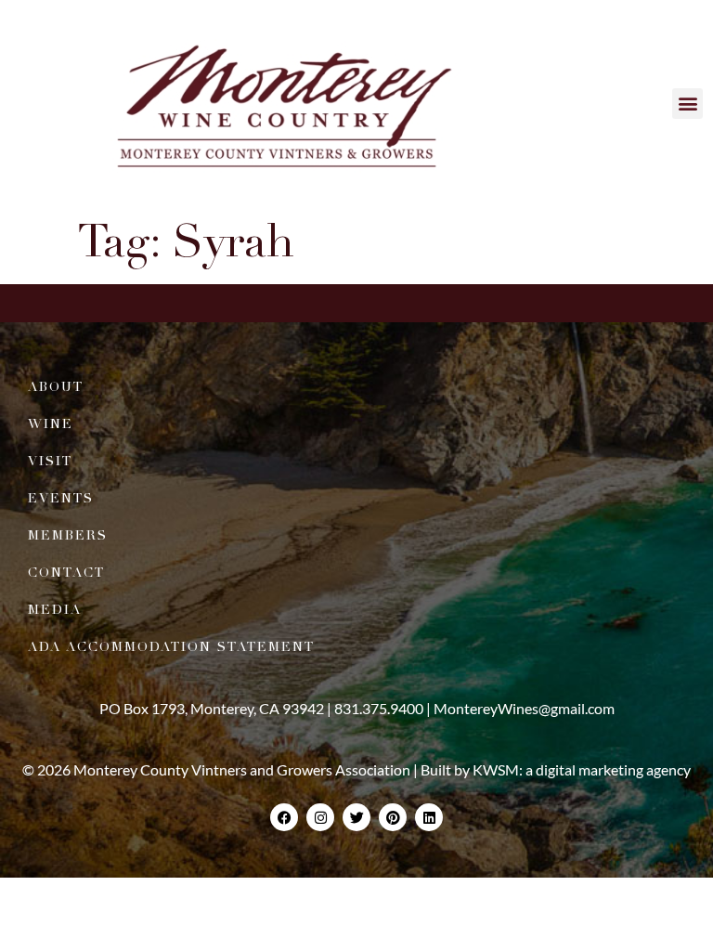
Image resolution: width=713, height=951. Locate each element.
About (56, 387)
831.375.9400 (378, 708)
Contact (66, 572)
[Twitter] (356, 817)
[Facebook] (284, 817)
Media (55, 610)
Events (61, 498)
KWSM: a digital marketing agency (582, 769)
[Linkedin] (429, 817)
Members (68, 535)
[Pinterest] (393, 817)
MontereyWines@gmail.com (524, 708)
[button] (687, 103)
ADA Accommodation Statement (171, 647)
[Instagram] (320, 817)
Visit (50, 461)
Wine (50, 424)
